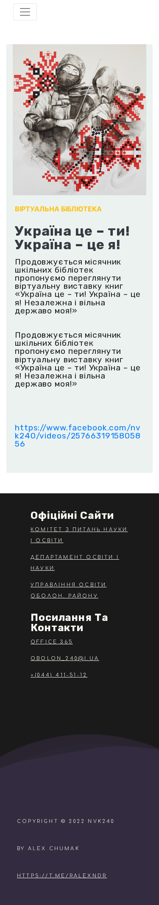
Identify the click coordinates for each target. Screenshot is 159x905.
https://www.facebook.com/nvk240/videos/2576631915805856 (78, 436)
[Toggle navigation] (25, 11)
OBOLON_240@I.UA (65, 658)
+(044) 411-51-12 (59, 675)
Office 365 (52, 642)
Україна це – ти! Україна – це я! (72, 238)
